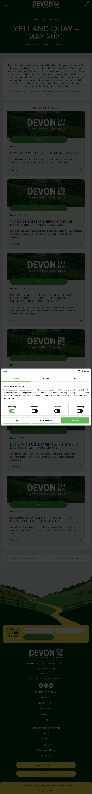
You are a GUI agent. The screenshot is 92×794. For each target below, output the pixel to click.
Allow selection (46, 420)
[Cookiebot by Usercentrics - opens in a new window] (79, 372)
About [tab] (76, 378)
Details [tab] (46, 378)
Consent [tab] (16, 378)
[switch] (35, 411)
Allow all (75, 420)
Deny (17, 420)
